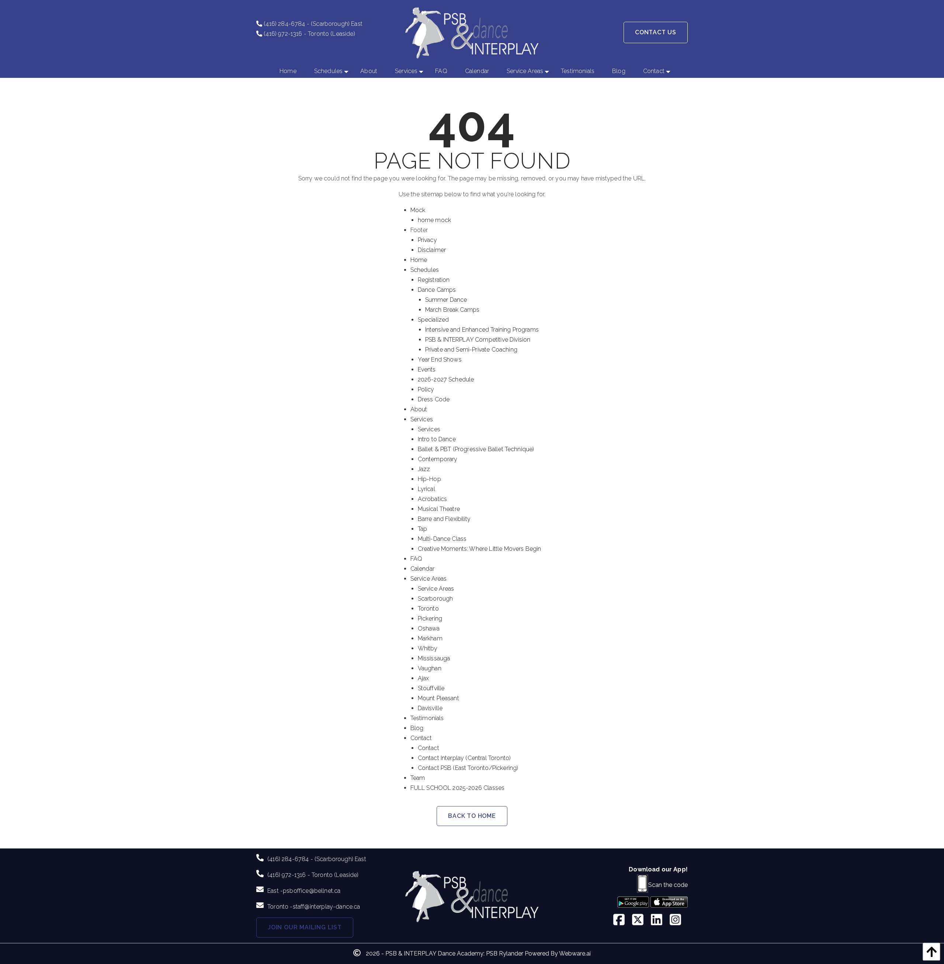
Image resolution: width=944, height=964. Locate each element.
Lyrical (426, 489)
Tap (422, 528)
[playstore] (633, 904)
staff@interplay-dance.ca (326, 906)
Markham (430, 638)
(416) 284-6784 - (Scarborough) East (312, 23)
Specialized (433, 319)
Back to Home (472, 815)
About (418, 409)
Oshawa (429, 628)
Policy (426, 389)
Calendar (422, 568)
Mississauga (434, 658)
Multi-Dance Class (442, 538)
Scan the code (668, 884)
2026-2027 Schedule (446, 379)
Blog (417, 728)
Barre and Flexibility (444, 518)
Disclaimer (432, 249)
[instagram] (678, 920)
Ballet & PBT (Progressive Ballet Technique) (476, 449)
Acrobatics (432, 498)
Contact (421, 738)
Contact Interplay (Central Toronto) (464, 757)
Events (427, 369)
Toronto (428, 608)
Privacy (427, 239)
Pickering (430, 618)
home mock (434, 220)
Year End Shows (440, 359)
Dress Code (434, 399)
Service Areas (428, 578)
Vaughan (429, 668)
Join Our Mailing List (305, 927)
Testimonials (427, 718)
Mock (418, 210)
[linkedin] (659, 920)
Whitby (428, 648)
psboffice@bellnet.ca (311, 890)
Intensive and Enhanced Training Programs (482, 329)
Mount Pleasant (438, 698)
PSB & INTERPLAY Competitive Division (478, 339)
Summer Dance (446, 299)
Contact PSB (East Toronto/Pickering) (468, 767)
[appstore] (669, 904)
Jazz (424, 469)
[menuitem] (288, 71)
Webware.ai (575, 953)
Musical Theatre (439, 508)
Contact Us (655, 32)
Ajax (423, 678)
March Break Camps (452, 309)
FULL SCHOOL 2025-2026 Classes (457, 787)
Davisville (430, 708)
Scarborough (435, 598)
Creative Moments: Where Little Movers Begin (479, 548)
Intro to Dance (437, 439)
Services (421, 419)
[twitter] (640, 920)
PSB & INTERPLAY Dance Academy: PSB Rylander (454, 953)
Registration (434, 279)
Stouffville (431, 688)
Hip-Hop (429, 479)
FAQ (416, 558)
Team (417, 777)
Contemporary (438, 459)
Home (418, 259)
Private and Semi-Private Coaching (471, 349)
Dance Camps (437, 289)
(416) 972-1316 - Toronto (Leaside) (308, 33)
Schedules (424, 269)
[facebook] (621, 920)
